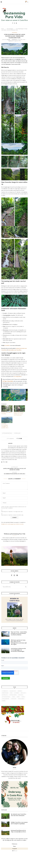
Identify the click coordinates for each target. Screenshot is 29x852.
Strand (13, 696)
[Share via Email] (21, 438)
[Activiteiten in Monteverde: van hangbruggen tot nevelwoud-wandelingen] (5, 650)
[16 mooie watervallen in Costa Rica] (6, 408)
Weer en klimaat (21, 698)
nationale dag (5, 694)
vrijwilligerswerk (5, 698)
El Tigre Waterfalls (8, 381)
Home (2, 28)
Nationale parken (13, 694)
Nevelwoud (20, 694)
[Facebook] (12, 23)
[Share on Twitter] (18, 438)
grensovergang (5, 692)
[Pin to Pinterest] (19, 438)
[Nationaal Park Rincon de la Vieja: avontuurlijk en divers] (5, 832)
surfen (18, 696)
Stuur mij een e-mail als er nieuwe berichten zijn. (12, 515)
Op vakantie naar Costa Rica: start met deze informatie (18, 814)
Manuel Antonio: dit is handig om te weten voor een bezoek (19, 414)
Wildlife (3, 700)
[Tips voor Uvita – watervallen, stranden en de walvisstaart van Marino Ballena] (5, 634)
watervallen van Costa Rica (14, 350)
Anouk (8, 39)
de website (7, 345)
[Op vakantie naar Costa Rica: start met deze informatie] (5, 816)
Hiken (11, 692)
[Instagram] (14, 23)
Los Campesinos (17, 376)
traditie (23, 696)
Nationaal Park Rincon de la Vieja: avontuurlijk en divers (18, 831)
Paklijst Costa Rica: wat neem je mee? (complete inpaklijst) (19, 823)
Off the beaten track (7, 433)
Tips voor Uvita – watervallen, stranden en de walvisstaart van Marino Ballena (19, 633)
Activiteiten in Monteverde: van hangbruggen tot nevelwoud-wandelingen (18, 650)
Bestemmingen (10, 28)
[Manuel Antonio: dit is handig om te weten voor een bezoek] (19, 408)
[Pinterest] (16, 23)
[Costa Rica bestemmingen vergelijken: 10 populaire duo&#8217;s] (6, 420)
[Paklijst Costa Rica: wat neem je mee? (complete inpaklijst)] (5, 824)
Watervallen (17, 433)
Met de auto (23, 692)
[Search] (27, 2)
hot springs (16, 692)
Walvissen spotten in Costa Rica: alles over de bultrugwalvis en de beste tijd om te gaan (19, 642)
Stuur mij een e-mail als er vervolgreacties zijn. (12, 511)
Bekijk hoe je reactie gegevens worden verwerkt (12, 524)
